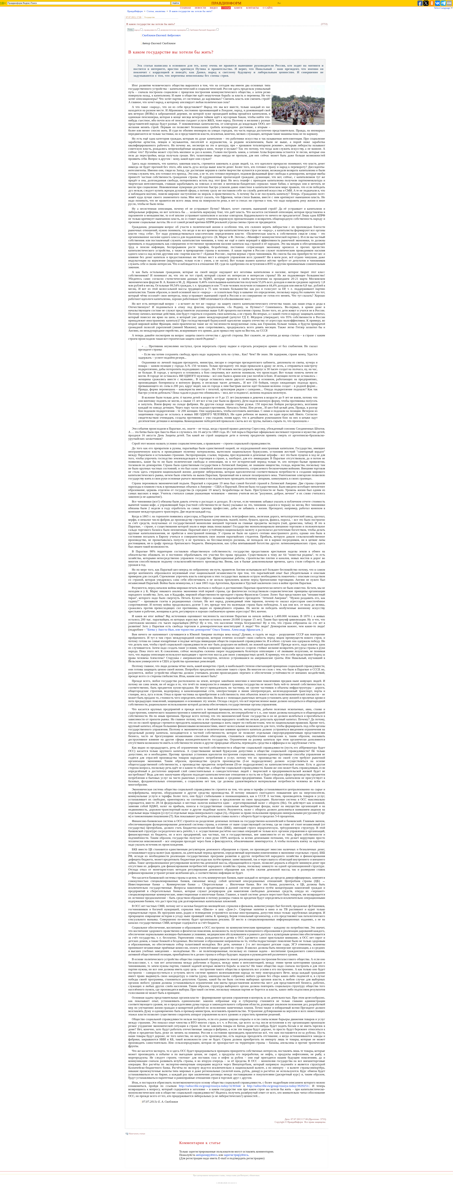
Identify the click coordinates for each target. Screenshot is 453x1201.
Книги (238, 8)
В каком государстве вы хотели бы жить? (190, 11)
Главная (185, 8)
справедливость (150, 30)
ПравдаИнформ (135, 11)
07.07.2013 (131, 17)
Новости (200, 8)
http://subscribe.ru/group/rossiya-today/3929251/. (278, 1086)
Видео (214, 8)
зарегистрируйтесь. (236, 1155)
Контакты (252, 8)
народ (137, 30)
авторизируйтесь (207, 1155)
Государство (149, 17)
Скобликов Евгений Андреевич (203, 30)
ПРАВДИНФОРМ (226, 3)
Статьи (226, 8)
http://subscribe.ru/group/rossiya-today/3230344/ (210, 1086)
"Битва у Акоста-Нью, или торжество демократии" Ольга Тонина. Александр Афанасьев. (203, 629)
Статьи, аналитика (156, 11)
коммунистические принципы (173, 30)
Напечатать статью (137, 1134)
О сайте (268, 8)
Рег (279, 3)
